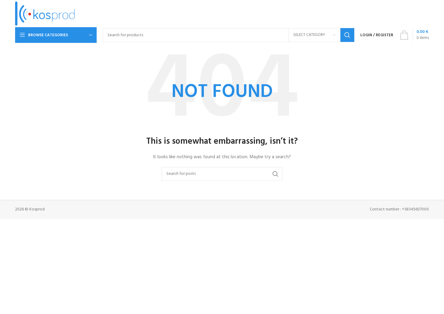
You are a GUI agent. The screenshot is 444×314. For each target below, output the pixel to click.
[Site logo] (45, 13)
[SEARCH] (347, 35)
